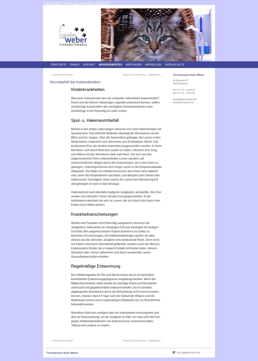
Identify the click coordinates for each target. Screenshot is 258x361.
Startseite (58, 64)
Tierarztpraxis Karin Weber (76, 3)
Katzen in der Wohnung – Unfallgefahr (142, 75)
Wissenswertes (110, 64)
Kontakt (89, 64)
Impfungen (134, 64)
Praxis (75, 64)
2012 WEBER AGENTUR (188, 353)
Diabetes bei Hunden (61, 75)
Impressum (153, 64)
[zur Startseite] (72, 52)
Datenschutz (174, 64)
